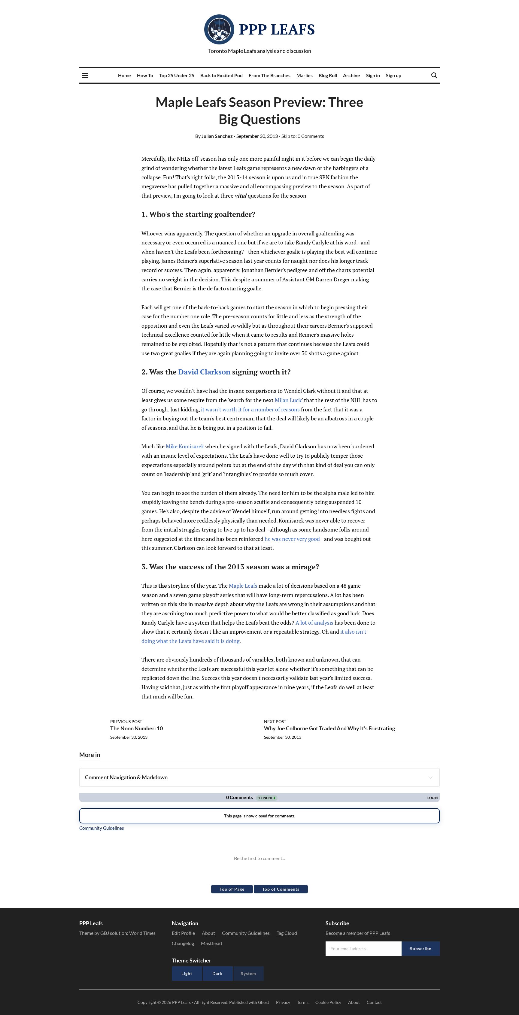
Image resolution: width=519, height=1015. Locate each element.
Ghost (263, 1002)
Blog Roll (328, 75)
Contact (374, 1002)
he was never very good (292, 538)
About (208, 933)
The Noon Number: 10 (136, 728)
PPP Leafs (277, 29)
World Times (142, 933)
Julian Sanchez (214, 136)
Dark (217, 973)
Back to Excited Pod (221, 75)
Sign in (373, 75)
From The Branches (269, 75)
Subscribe (420, 948)
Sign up (393, 75)
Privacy (283, 1002)
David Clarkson (204, 372)
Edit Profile (183, 933)
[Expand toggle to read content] (430, 777)
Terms (302, 1002)
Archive (351, 75)
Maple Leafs (243, 585)
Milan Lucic (288, 400)
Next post (275, 721)
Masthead (211, 943)
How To (145, 75)
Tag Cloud (287, 933)
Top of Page (232, 889)
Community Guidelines (246, 933)
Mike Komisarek (185, 446)
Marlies (304, 75)
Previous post (126, 721)
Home (124, 75)
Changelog (183, 943)
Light (186, 973)
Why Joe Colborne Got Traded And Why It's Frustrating (329, 728)
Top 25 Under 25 (176, 75)
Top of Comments (280, 889)
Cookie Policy (328, 1002)
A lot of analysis (314, 622)
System (248, 973)
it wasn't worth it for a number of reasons (251, 409)
